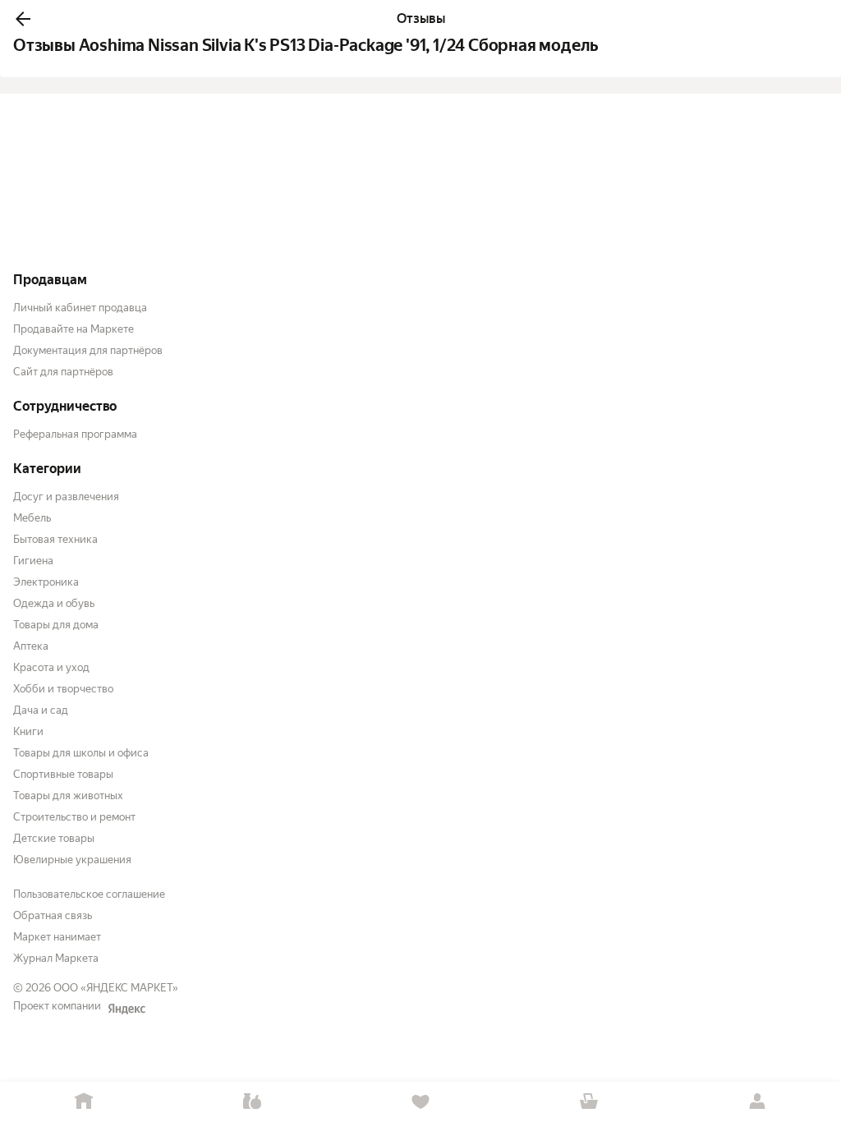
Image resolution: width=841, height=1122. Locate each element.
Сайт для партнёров (63, 372)
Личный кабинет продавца (80, 307)
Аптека (30, 646)
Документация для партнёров (88, 350)
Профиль (757, 1102)
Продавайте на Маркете (73, 329)
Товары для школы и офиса (81, 753)
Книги (28, 731)
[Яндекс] (126, 1008)
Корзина (588, 1102)
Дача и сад (40, 710)
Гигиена (33, 560)
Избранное (421, 1102)
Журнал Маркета (56, 958)
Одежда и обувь (53, 603)
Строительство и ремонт (74, 817)
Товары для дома (56, 624)
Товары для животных (68, 795)
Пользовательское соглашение (89, 894)
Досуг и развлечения (66, 496)
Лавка (252, 1102)
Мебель (32, 518)
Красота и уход (51, 667)
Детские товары (53, 838)
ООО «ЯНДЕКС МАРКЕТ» (115, 988)
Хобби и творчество (63, 689)
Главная (84, 1102)
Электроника (46, 582)
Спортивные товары (63, 774)
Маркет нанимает (57, 937)
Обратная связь (52, 915)
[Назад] (23, 19)
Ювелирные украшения (72, 859)
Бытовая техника (55, 539)
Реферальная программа (75, 434)
